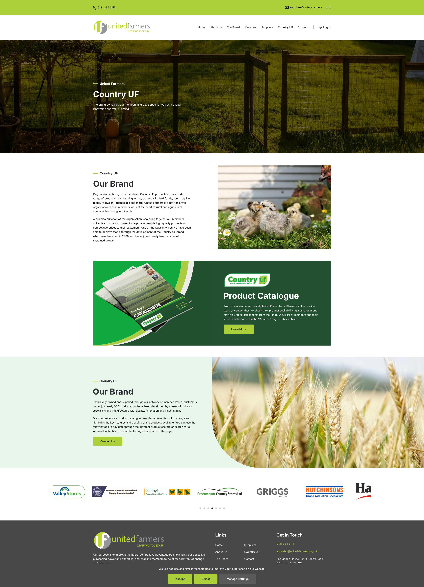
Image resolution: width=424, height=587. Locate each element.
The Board (233, 27)
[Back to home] (122, 27)
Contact (303, 27)
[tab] (200, 508)
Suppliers (267, 27)
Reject (206, 579)
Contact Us (107, 441)
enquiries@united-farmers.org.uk (310, 7)
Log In (327, 27)
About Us (216, 27)
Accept (180, 579)
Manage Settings (238, 579)
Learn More (238, 329)
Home (201, 27)
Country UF (285, 27)
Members (250, 27)
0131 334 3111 (106, 7)
